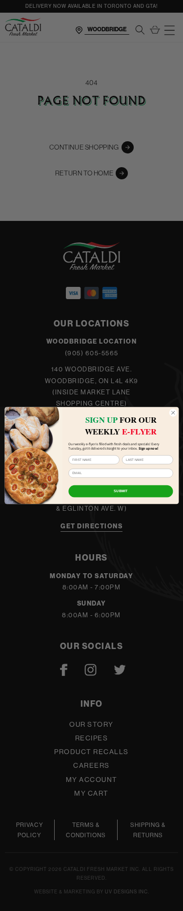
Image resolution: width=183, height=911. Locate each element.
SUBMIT (120, 491)
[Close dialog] (173, 412)
